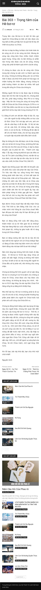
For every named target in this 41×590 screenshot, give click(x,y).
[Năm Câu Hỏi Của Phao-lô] (7, 389)
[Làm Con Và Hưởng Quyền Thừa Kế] (7, 442)
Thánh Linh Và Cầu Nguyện (24, 407)
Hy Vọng (18, 418)
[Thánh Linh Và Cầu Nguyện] (7, 410)
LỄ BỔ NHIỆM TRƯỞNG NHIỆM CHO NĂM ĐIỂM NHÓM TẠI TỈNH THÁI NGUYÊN (26, 504)
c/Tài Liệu (10, 10)
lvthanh (9, 29)
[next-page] (7, 449)
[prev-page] (3, 449)
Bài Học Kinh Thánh (20, 10)
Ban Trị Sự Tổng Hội (21, 509)
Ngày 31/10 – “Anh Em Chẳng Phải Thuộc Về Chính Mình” (31, 371)
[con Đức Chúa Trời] (7, 569)
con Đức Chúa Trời (21, 566)
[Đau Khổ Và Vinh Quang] (7, 431)
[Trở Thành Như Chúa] (7, 400)
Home (4, 10)
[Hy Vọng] (7, 421)
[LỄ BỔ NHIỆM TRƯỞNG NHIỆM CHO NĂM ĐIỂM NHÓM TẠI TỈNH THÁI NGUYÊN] (7, 505)
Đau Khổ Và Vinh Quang (23, 428)
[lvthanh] (3, 30)
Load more (19, 577)
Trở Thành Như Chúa (22, 397)
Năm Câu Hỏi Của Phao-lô (24, 386)
